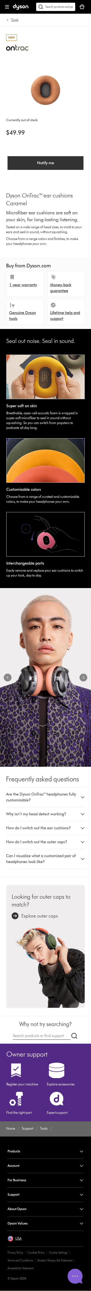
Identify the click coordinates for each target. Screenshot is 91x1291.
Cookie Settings (58, 1252)
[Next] (83, 677)
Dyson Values (18, 1223)
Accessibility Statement (21, 1268)
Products (14, 1151)
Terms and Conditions (20, 1260)
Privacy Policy (15, 1252)
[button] (45, 797)
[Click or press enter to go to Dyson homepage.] (20, 9)
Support (13, 1195)
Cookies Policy (36, 1252)
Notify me (45, 163)
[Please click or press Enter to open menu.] (7, 7)
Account (13, 1166)
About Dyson (17, 1209)
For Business (17, 1180)
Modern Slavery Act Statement (55, 1260)
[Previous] (7, 677)
